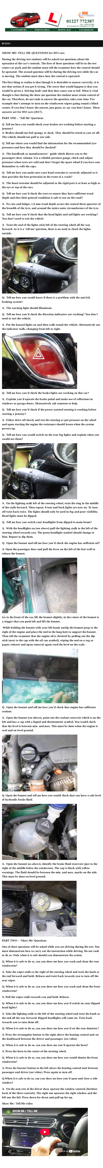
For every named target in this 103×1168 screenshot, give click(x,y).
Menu (7, 43)
